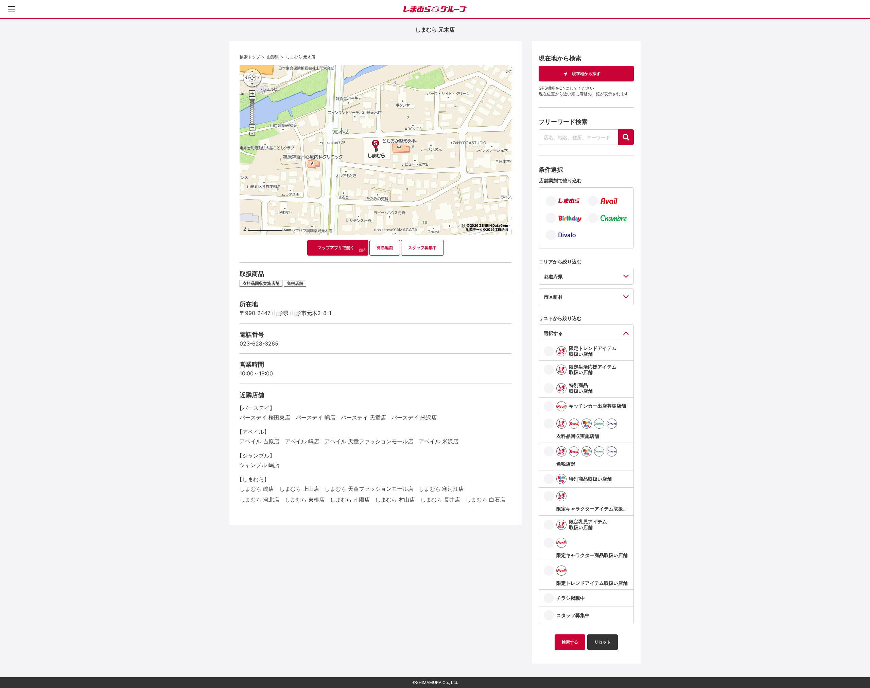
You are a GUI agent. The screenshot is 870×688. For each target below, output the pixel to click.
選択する (553, 333)
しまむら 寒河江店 (441, 488)
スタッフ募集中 (422, 247)
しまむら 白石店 (485, 499)
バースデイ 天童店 (363, 417)
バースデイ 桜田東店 (265, 417)
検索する (570, 642)
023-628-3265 (259, 343)
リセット (602, 642)
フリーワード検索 (563, 121)
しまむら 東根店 (305, 499)
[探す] (626, 137)
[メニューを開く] (11, 9)
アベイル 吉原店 (259, 441)
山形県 (273, 56)
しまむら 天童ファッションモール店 (369, 488)
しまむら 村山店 (395, 499)
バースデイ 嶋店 (315, 417)
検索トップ (250, 56)
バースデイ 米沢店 (414, 417)
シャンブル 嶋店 (259, 465)
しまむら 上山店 (299, 488)
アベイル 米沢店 (438, 441)
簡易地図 (385, 247)
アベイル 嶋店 (302, 441)
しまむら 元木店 (300, 56)
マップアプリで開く (336, 247)
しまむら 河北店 (259, 499)
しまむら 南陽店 (350, 499)
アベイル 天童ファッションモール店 (369, 441)
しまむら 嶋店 (257, 488)
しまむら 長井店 (440, 499)
